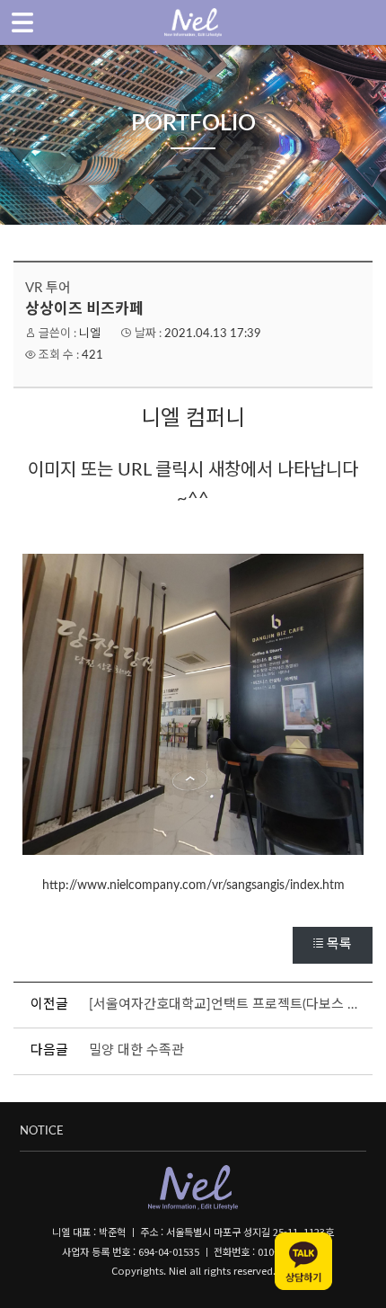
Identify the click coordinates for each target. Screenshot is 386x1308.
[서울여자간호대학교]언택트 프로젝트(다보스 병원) (229, 1004)
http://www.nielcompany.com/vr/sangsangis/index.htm (193, 885)
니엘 (90, 334)
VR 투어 (48, 288)
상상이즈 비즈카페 (84, 308)
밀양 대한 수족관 (136, 1050)
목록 (339, 944)
